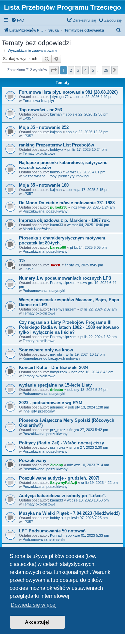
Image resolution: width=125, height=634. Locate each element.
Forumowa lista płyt (38, 101)
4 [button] (85, 70)
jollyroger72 (59, 97)
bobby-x (56, 149)
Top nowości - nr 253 (40, 109)
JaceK (55, 265)
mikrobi (56, 354)
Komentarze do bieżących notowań (51, 358)
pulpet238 (58, 207)
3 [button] (78, 70)
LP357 (28, 118)
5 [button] (93, 70)
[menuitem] (17, 20)
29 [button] (106, 70)
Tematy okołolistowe (39, 153)
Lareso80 (58, 247)
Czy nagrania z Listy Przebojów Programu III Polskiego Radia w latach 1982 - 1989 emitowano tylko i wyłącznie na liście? (69, 327)
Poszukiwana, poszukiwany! (46, 211)
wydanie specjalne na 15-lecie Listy (55, 385)
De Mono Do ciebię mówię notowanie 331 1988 (67, 202)
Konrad (56, 535)
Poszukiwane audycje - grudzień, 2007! (59, 478)
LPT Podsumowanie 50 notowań (52, 530)
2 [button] (71, 70)
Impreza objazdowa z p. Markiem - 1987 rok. (64, 220)
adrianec (57, 407)
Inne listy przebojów (39, 411)
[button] (54, 70)
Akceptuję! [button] (37, 622)
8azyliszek (58, 372)
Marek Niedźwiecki (38, 229)
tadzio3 (56, 172)
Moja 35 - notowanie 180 (44, 185)
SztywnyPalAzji (63, 483)
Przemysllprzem (63, 283)
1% (22, 260)
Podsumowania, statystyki (44, 291)
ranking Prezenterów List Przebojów (56, 144)
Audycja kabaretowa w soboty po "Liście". (62, 495)
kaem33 (56, 225)
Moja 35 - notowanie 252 (44, 127)
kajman (56, 114)
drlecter (56, 390)
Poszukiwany (32, 460)
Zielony (56, 465)
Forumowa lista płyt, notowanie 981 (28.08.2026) (68, 92)
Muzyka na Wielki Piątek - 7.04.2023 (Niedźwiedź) (69, 513)
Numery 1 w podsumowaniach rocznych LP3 (65, 278)
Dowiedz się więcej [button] (34, 605)
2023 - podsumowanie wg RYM (50, 402)
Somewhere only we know (46, 349)
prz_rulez (57, 430)
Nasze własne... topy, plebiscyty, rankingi (56, 176)
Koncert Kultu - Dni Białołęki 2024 (53, 367)
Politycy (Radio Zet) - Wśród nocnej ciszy (61, 442)
